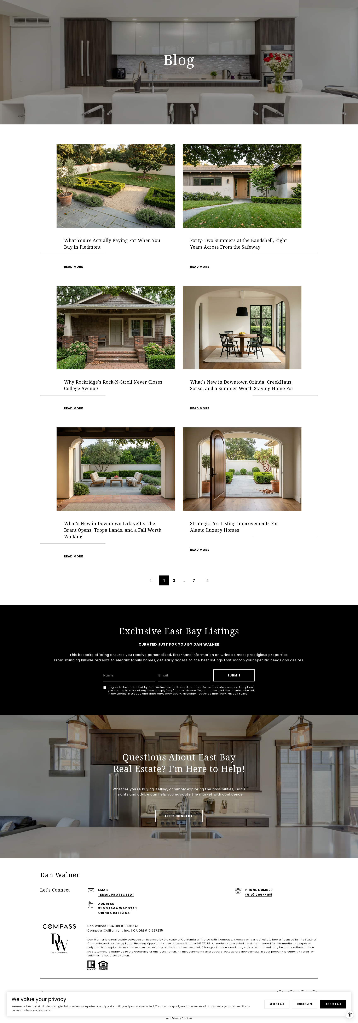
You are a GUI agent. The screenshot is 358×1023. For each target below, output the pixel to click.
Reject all (277, 1004)
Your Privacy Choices (179, 1018)
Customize (305, 1004)
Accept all (333, 1004)
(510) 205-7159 (258, 895)
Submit (234, 675)
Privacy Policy (238, 693)
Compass (241, 939)
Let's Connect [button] (179, 816)
